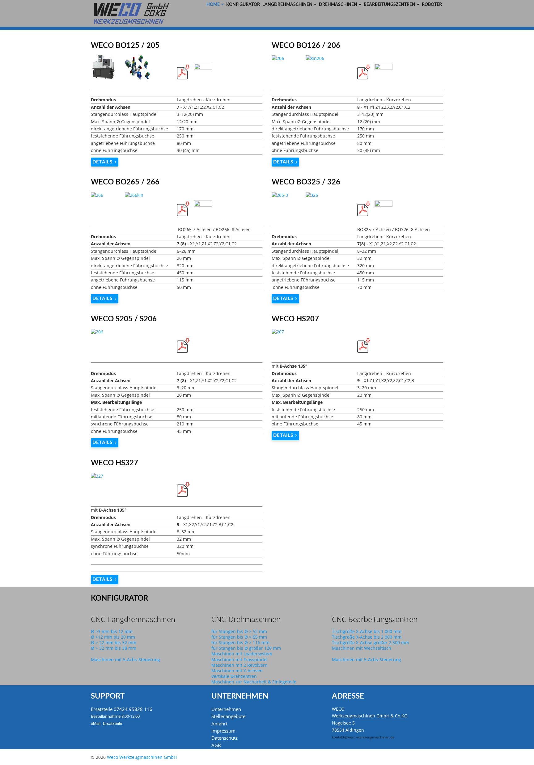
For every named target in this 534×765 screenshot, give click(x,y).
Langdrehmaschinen (287, 4)
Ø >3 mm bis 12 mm (112, 631)
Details (102, 162)
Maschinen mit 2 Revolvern (239, 665)
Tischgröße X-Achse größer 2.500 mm (370, 642)
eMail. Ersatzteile (106, 723)
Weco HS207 (295, 319)
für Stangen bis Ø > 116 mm (240, 642)
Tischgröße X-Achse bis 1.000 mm (366, 631)
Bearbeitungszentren (389, 4)
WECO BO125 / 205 (125, 45)
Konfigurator (243, 4)
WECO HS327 (114, 463)
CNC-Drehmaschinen (246, 619)
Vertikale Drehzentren (234, 676)
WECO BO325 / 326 (306, 182)
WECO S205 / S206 (124, 319)
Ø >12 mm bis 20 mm (113, 637)
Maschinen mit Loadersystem (241, 654)
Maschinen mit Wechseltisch (361, 648)
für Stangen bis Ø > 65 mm (239, 637)
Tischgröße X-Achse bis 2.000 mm (366, 637)
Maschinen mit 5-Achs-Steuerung (125, 659)
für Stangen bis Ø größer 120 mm (246, 648)
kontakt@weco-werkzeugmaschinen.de (363, 737)
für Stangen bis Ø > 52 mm (239, 631)
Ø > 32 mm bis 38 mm (113, 648)
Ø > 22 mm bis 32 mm (113, 642)
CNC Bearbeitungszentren (374, 619)
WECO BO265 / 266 (125, 182)
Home (213, 4)
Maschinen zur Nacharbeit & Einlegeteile (253, 682)
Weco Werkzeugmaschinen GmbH (142, 757)
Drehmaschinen (338, 4)
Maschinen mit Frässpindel (239, 659)
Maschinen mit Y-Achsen (237, 671)
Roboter (432, 4)
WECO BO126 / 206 (306, 45)
